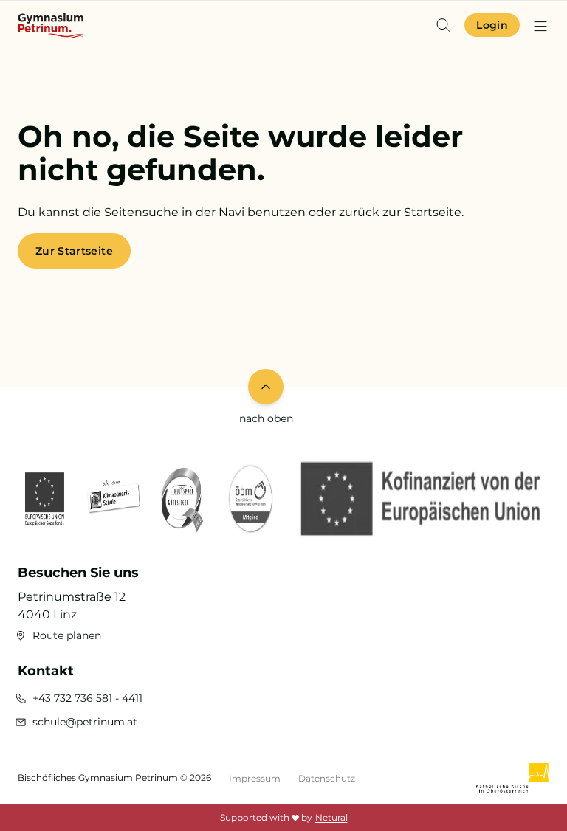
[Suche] (444, 25)
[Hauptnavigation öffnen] (540, 25)
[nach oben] (266, 386)
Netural (331, 817)
